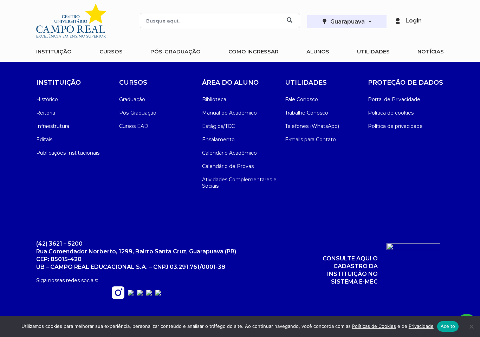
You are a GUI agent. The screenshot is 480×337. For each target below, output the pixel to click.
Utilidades (373, 51)
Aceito (448, 326)
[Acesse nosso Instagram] (118, 297)
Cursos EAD (133, 126)
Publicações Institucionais (67, 153)
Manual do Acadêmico (229, 113)
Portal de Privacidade (394, 99)
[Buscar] (289, 20)
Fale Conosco (301, 99)
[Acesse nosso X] (149, 293)
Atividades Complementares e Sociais (239, 182)
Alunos (317, 51)
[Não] (471, 326)
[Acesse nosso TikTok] (158, 293)
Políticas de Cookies (374, 326)
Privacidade (421, 326)
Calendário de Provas (228, 166)
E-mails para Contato (310, 139)
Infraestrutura (52, 126)
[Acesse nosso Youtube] (140, 293)
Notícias (430, 51)
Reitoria (45, 113)
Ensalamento (218, 139)
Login (414, 20)
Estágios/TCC (218, 126)
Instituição (54, 51)
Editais (44, 139)
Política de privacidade (395, 126)
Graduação (132, 99)
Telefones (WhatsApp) (312, 126)
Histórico (47, 99)
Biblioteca (214, 99)
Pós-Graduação (175, 51)
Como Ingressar (253, 51)
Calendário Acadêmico (229, 153)
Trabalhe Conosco (306, 113)
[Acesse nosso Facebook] (131, 293)
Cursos (111, 51)
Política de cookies (391, 113)
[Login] (398, 21)
